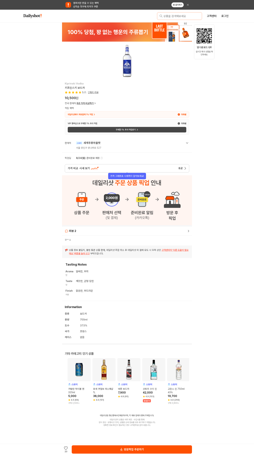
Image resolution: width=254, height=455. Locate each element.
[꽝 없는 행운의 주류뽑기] (127, 32)
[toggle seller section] (187, 143)
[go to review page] (188, 231)
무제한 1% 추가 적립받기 (126, 129)
